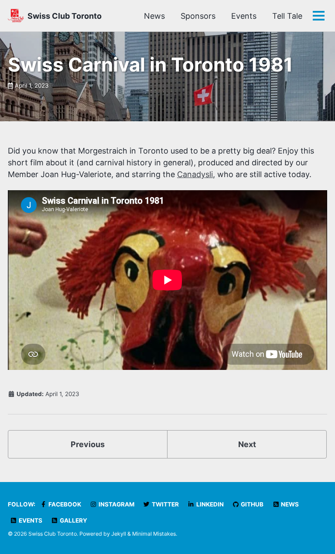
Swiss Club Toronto (64, 16)
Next (247, 444)
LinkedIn (209, 504)
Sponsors (198, 16)
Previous (88, 444)
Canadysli (195, 174)
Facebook (64, 504)
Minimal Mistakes (154, 533)
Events (243, 16)
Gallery (72, 520)
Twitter (164, 504)
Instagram (115, 504)
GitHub (251, 504)
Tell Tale (287, 16)
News (154, 16)
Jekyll (118, 533)
